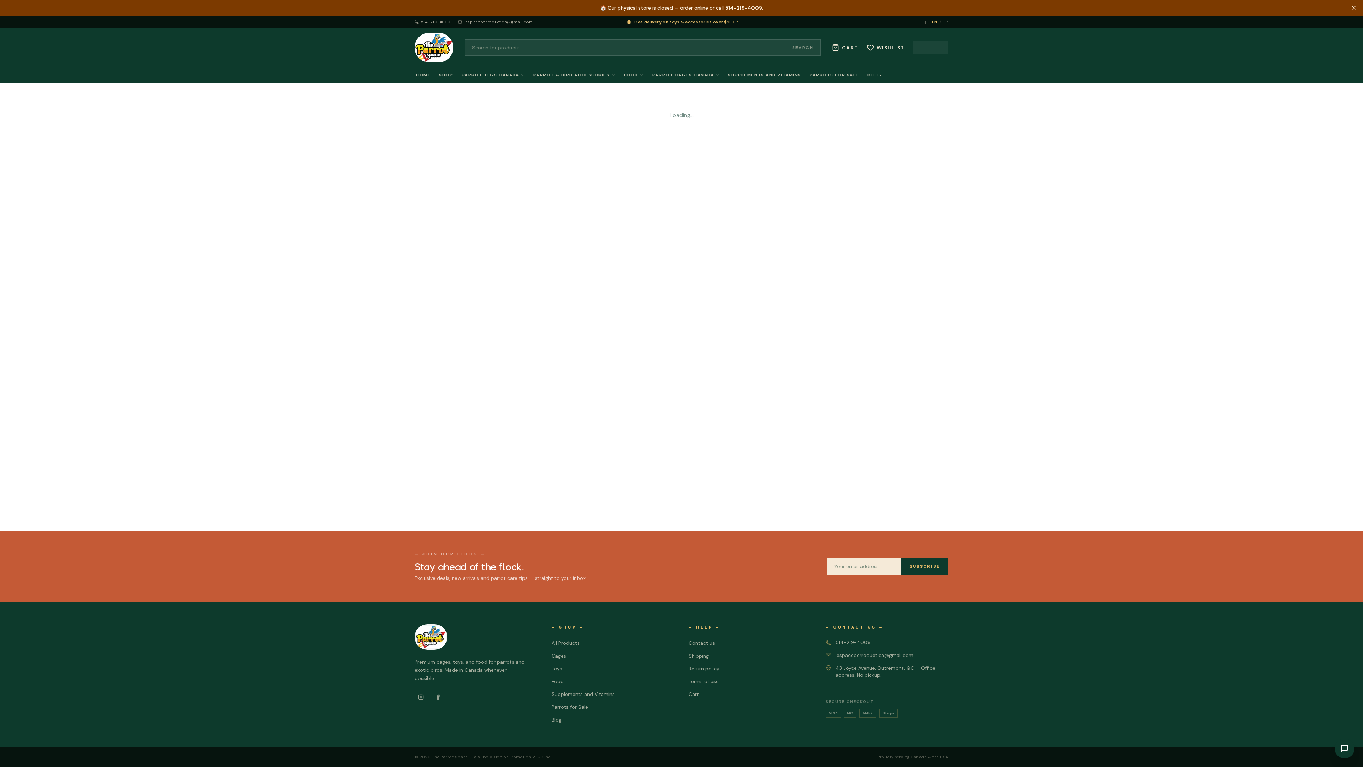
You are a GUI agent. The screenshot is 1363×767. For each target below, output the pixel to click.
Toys (557, 668)
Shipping (699, 656)
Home (423, 75)
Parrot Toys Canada (490, 75)
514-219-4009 (743, 8)
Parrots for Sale (834, 75)
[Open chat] (1344, 748)
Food (631, 75)
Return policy (704, 668)
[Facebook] (438, 697)
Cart (694, 694)
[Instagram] (421, 697)
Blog (874, 75)
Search (803, 47)
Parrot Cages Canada (683, 75)
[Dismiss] (1354, 8)
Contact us (702, 643)
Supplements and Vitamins (764, 75)
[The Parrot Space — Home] (434, 47)
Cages (559, 656)
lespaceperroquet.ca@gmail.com (498, 22)
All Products (566, 643)
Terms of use (704, 681)
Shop (446, 75)
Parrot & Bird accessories (571, 75)
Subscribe (925, 566)
